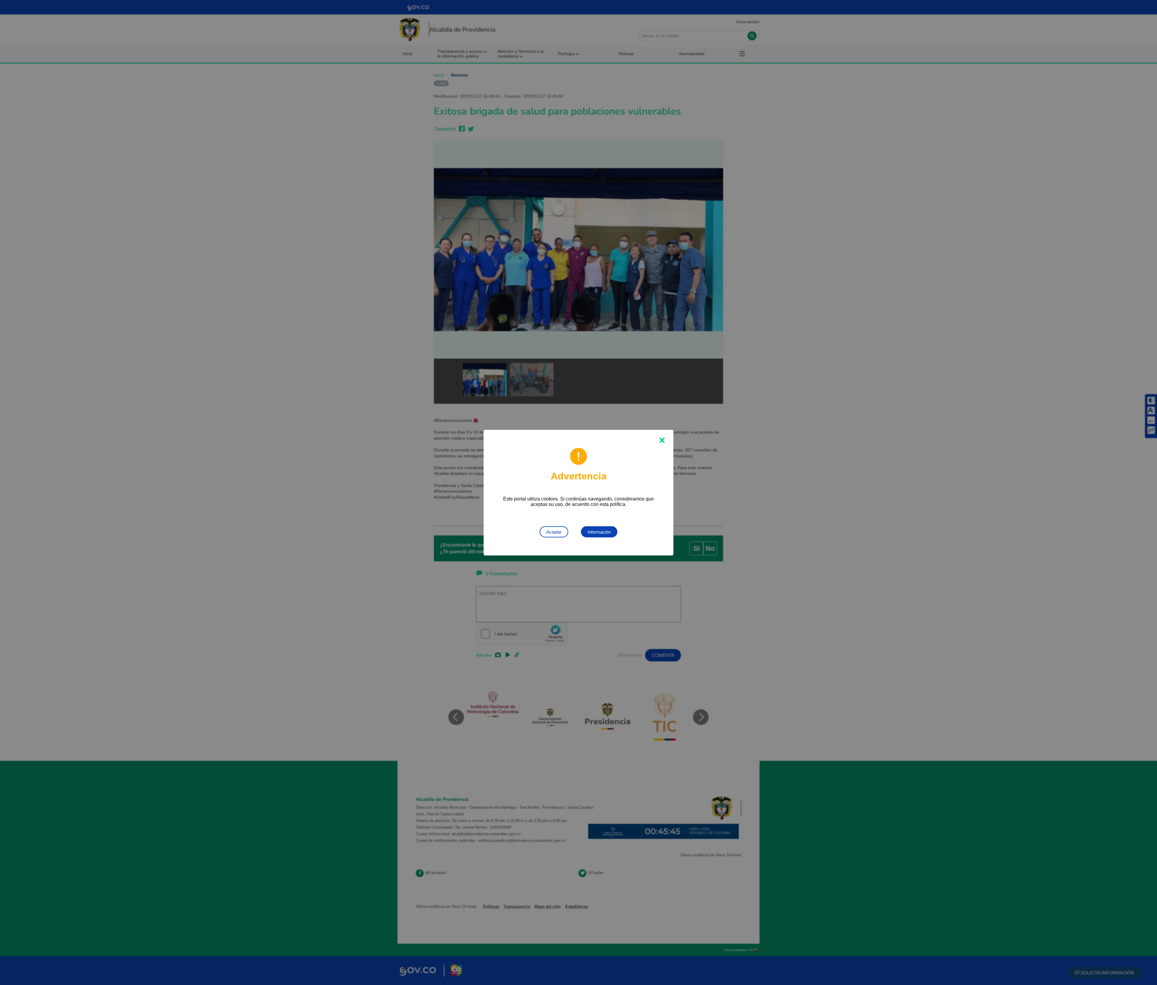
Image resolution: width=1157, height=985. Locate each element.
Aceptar (554, 531)
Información (599, 531)
